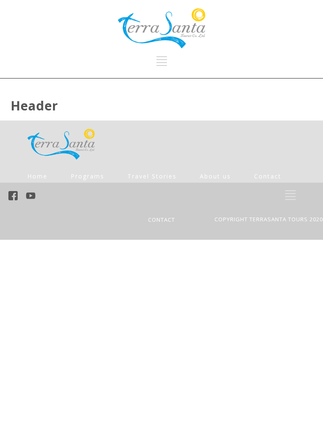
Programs (87, 176)
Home (37, 176)
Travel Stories (152, 176)
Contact (267, 176)
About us (215, 176)
